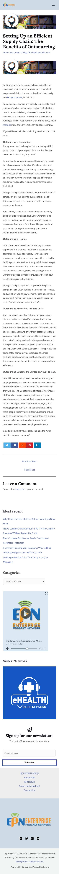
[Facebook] (21, 838)
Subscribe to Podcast (29, 786)
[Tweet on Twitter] (7, 445)
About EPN (29, 777)
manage (7, 124)
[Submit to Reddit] (22, 445)
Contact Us (29, 790)
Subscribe (29, 762)
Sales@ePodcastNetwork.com (30, 861)
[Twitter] (26, 838)
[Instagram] (32, 838)
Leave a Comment (12, 52)
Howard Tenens (14, 97)
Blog (25, 52)
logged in (19, 489)
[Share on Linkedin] (37, 445)
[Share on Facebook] (14, 445)
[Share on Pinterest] (29, 445)
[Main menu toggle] (53, 5)
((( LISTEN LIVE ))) (29, 773)
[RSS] (38, 838)
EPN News (29, 781)
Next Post (29, 469)
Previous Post (29, 461)
